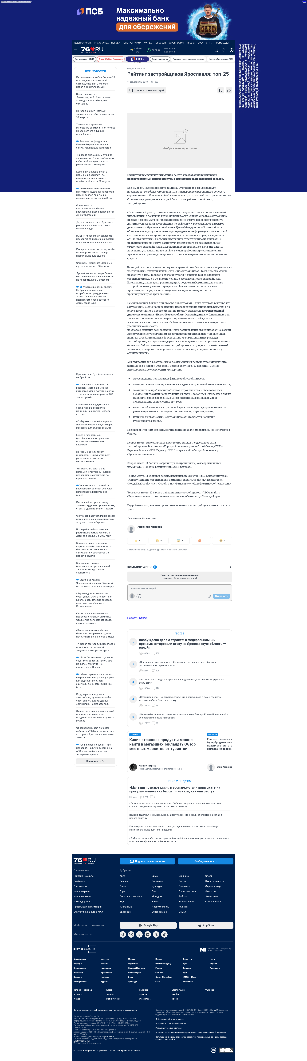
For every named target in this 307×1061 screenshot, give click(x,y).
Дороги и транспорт (131, 896)
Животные (126, 906)
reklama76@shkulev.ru (218, 1010)
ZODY (201, 43)
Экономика (211, 896)
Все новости (95, 71)
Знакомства (101, 43)
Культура (157, 886)
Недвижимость (83, 43)
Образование (159, 911)
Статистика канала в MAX (88, 911)
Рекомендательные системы (168, 1028)
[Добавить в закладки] (220, 90)
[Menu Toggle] (75, 50)
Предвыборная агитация (88, 906)
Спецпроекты (213, 901)
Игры (209, 43)
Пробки (191, 43)
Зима (155, 876)
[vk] (131, 934)
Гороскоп (160, 43)
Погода (115, 43)
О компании (80, 886)
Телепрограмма (132, 43)
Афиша (148, 43)
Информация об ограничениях (169, 1019)
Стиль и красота (214, 881)
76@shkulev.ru (108, 1036)
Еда (122, 901)
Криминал (157, 881)
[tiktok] (164, 934)
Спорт (208, 876)
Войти (138, 597)
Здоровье (125, 911)
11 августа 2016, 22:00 (137, 82)
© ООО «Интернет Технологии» (125, 1050)
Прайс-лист (80, 881)
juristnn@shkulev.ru (82, 1041)
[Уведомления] (224, 50)
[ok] (139, 934)
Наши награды (82, 891)
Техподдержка (82, 901)
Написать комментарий (150, 90)
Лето (154, 891)
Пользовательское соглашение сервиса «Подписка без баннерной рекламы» (190, 1032)
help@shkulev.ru (94, 1043)
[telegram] (123, 934)
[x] (156, 934)
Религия (183, 906)
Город (123, 891)
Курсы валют (176, 43)
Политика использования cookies (170, 1023)
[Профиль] (231, 50)
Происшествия (187, 891)
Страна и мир (212, 886)
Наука (155, 901)
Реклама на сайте (84, 876)
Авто (122, 876)
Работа (183, 896)
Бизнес (124, 881)
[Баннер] (137, 59)
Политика (184, 886)
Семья (182, 911)
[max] (148, 934)
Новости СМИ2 (137, 617)
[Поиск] (216, 50)
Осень (182, 881)
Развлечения (186, 901)
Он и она (184, 876)
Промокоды (222, 43)
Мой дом (157, 896)
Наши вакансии (82, 896)
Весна (123, 886)
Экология (210, 891)
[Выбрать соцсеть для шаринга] (229, 90)
